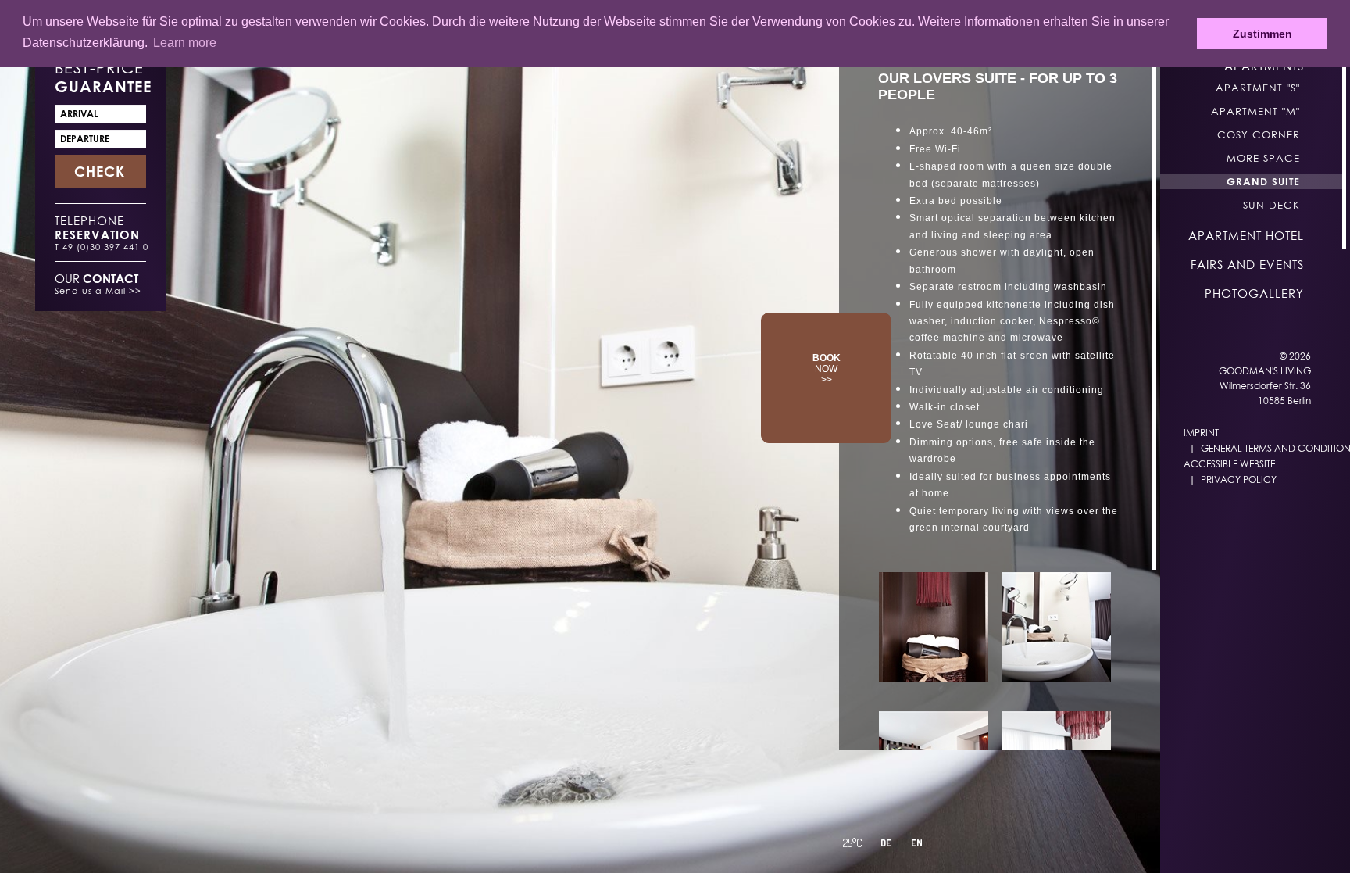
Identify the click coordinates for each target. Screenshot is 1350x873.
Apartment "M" (1255, 111)
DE (885, 843)
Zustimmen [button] (1262, 33)
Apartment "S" (1258, 87)
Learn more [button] (184, 42)
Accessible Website (1229, 464)
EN (917, 843)
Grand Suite (1263, 181)
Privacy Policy (1239, 479)
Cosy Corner (1258, 134)
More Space (1263, 158)
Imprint (1201, 432)
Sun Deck (1271, 205)
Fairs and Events (1247, 264)
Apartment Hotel (1246, 235)
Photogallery (1254, 293)
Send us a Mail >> (98, 290)
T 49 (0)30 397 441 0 (101, 247)
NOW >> (826, 368)
